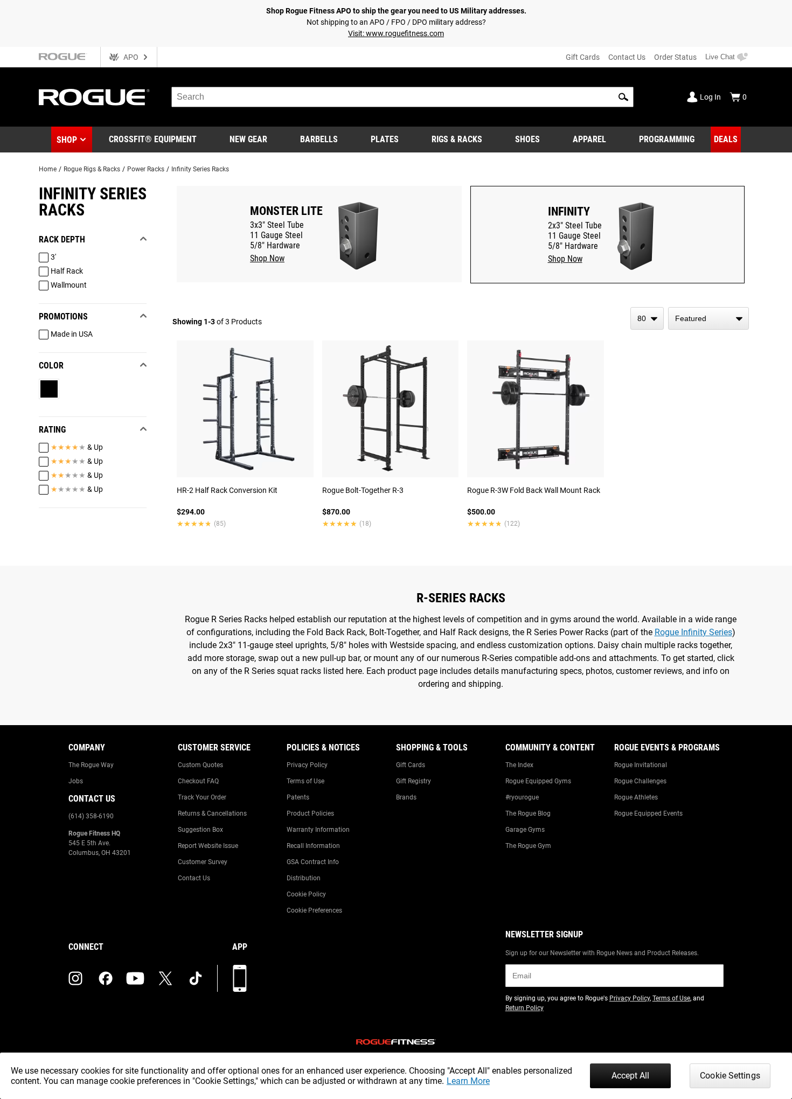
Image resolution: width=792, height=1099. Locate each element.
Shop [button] (67, 140)
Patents (298, 797)
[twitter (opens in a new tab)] (165, 978)
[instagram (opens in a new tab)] (75, 978)
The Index (519, 765)
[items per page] (647, 318)
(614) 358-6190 (91, 816)
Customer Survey (202, 862)
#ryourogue (522, 797)
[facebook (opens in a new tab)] (105, 978)
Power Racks (145, 169)
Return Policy (524, 1008)
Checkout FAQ (198, 781)
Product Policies (310, 813)
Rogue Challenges (640, 781)
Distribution (304, 878)
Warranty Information (318, 829)
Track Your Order (202, 797)
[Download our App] (239, 978)
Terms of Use (305, 781)
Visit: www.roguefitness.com (396, 33)
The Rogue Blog (528, 813)
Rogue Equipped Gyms (538, 781)
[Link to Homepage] (94, 97)
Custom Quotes (200, 765)
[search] (402, 97)
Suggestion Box (200, 829)
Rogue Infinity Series (693, 632)
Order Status (675, 57)
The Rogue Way (91, 765)
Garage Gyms (525, 829)
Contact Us (626, 57)
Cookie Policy (306, 894)
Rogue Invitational (640, 765)
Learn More (468, 1081)
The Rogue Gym (528, 846)
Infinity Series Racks (200, 169)
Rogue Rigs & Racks (92, 169)
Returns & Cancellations (212, 813)
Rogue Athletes (636, 797)
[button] (623, 97)
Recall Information (313, 846)
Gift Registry (413, 781)
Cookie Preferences (314, 910)
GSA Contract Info (313, 862)
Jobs (75, 781)
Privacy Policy (307, 765)
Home (48, 169)
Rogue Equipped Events (648, 813)
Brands (406, 797)
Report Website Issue (208, 846)
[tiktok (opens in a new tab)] (195, 978)
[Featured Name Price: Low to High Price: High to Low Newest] (708, 318)
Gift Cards (583, 57)
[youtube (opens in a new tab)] (135, 978)
